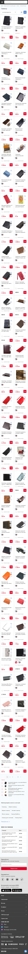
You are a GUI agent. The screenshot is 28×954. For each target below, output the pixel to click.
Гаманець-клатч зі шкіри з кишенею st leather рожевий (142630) (6, 710)
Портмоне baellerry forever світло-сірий (6, 659)
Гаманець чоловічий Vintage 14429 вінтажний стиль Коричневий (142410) (20, 330)
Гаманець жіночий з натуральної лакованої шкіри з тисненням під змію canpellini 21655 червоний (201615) (6, 407)
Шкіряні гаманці (13, 806)
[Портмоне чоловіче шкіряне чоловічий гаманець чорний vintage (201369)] (21, 550)
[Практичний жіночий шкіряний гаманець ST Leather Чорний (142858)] (7, 451)
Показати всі (4, 821)
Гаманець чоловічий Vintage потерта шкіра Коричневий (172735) (20, 257)
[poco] (21, 944)
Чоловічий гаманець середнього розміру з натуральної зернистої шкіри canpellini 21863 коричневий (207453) (6, 432)
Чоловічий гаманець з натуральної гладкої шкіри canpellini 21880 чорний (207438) (6, 231)
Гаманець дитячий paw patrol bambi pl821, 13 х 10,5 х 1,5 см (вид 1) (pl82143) (20, 206)
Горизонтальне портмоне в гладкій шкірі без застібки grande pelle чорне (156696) (20, 761)
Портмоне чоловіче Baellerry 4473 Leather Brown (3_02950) (21, 308)
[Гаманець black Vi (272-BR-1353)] (7, 324)
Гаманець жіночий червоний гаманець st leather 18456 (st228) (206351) (20, 407)
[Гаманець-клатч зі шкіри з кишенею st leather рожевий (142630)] (7, 703)
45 (18, 777)
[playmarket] (17, 890)
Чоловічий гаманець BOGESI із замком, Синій (6, 104)
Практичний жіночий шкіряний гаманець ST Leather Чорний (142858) (6, 458)
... (15, 777)
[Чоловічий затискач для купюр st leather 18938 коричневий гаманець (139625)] (21, 627)
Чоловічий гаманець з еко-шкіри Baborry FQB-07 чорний (6, 27)
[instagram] (7, 879)
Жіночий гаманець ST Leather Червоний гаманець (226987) (6, 206)
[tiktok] (21, 879)
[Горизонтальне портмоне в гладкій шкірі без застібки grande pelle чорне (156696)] (21, 754)
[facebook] (2, 879)
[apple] (6, 944)
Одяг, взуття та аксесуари (9, 5)
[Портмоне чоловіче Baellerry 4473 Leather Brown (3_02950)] (21, 301)
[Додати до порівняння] (11, 17)
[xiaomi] (2, 944)
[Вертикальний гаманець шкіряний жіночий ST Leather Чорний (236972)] (21, 225)
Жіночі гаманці (5, 814)
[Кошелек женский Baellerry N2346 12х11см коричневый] (7, 499)
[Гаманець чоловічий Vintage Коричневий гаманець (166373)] (21, 375)
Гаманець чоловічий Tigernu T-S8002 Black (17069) (7, 483)
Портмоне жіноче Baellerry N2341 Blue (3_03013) (20, 483)
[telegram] (12, 879)
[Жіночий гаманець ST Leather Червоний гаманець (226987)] (7, 199)
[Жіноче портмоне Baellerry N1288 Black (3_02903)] (7, 301)
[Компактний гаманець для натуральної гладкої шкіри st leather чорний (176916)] (21, 97)
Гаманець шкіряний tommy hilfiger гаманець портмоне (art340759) (20, 659)
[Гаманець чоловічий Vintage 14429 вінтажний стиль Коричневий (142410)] (21, 324)
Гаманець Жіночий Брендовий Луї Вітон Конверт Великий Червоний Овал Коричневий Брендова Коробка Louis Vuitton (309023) (6, 155)
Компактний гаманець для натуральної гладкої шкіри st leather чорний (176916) (20, 104)
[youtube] (17, 879)
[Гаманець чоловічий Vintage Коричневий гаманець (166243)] (7, 375)
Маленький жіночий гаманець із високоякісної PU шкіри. (6, 53)
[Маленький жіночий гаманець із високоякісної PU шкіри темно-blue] (21, 72)
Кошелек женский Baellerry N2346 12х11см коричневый (6, 506)
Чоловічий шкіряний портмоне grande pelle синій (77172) (20, 180)
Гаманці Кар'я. (18, 817)
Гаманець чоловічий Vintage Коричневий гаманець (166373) (20, 381)
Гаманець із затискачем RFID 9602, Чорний (5, 78)
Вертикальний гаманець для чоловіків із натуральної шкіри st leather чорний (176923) (20, 129)
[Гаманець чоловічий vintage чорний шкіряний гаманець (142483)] (21, 678)
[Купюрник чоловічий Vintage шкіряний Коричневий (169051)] (7, 123)
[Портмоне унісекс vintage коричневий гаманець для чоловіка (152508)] (7, 754)
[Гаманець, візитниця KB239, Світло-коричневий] (21, 46)
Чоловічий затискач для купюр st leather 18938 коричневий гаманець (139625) (20, 633)
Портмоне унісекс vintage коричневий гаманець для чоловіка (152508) (6, 761)
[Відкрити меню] (2, 2)
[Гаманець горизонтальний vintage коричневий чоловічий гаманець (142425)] (7, 525)
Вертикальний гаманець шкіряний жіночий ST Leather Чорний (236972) (20, 231)
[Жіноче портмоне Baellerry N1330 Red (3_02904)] (21, 276)
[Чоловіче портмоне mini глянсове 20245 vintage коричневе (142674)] (7, 349)
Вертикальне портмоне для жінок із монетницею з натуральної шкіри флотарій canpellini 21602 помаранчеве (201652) (6, 582)
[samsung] (13, 944)
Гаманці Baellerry (15, 814)
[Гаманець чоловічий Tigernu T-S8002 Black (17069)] (7, 477)
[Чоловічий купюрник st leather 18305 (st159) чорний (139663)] (21, 426)
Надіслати (5, 2)
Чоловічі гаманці (16, 810)
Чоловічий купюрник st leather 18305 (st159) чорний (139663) (20, 432)
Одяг (18, 5)
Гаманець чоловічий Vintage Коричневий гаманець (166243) (6, 381)
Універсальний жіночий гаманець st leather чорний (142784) (6, 257)
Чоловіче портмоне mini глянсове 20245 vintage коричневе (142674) (6, 356)
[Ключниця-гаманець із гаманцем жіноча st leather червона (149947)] (21, 729)
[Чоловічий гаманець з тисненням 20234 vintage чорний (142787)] (21, 703)
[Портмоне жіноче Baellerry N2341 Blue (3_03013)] (21, 477)
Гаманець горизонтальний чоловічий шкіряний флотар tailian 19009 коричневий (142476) (20, 155)
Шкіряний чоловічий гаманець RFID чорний (20, 27)
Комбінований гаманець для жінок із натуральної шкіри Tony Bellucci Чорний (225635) (6, 282)
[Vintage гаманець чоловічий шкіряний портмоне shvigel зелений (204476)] (21, 576)
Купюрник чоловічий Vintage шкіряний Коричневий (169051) (6, 129)
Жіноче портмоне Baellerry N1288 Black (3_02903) (6, 308)
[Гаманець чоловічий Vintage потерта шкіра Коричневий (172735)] (21, 250)
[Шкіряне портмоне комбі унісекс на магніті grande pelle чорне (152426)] (7, 550)
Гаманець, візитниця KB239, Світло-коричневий (20, 53)
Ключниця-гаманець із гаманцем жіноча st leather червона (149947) (20, 736)
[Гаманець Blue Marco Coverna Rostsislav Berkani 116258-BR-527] (7, 678)
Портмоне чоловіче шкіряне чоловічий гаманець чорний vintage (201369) (20, 557)
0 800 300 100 (5, 921)
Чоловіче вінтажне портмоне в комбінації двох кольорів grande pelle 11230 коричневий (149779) (7, 736)
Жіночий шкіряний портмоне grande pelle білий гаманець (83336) (6, 633)
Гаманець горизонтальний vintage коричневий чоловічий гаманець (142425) (6, 531)
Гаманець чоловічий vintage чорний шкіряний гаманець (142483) (20, 684)
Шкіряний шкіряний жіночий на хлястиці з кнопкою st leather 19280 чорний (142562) (20, 531)
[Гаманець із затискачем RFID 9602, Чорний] (7, 72)
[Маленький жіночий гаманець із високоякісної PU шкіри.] (7, 46)
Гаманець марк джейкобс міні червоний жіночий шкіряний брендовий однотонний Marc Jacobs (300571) (20, 458)
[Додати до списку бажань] (11, 20)
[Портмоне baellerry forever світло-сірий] (7, 652)
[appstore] (6, 890)
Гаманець (4, 806)
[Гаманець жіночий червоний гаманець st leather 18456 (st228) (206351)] (21, 400)
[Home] (2, 6)
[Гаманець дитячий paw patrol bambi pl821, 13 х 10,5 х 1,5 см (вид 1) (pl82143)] (21, 199)
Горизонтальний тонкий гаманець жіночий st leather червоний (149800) (20, 356)
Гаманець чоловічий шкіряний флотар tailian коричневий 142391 (20, 506)
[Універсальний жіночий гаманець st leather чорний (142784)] (7, 250)
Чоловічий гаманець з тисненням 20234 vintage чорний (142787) (20, 710)
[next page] (20, 777)
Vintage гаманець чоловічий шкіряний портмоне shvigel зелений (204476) (20, 582)
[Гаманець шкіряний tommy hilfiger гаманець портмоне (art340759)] (21, 652)
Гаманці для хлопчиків (7, 817)
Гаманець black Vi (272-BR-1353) (5, 330)
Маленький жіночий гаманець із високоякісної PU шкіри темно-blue (20, 78)
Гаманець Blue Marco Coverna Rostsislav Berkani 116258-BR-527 (6, 684)
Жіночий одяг (23, 5)
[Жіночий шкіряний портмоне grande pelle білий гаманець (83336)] (7, 627)
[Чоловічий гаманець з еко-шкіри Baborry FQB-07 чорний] (7, 20)
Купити (11, 37)
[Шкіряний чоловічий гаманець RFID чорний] (21, 20)
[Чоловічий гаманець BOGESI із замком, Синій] (7, 97)
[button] (21, 12)
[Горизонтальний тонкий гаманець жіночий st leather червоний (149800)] (21, 349)
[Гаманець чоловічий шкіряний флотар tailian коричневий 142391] (21, 499)
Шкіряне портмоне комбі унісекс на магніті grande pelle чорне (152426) (6, 557)
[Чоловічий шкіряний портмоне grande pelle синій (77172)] (21, 174)
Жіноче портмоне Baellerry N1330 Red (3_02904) (20, 282)
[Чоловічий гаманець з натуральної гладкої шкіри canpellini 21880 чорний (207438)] (7, 225)
